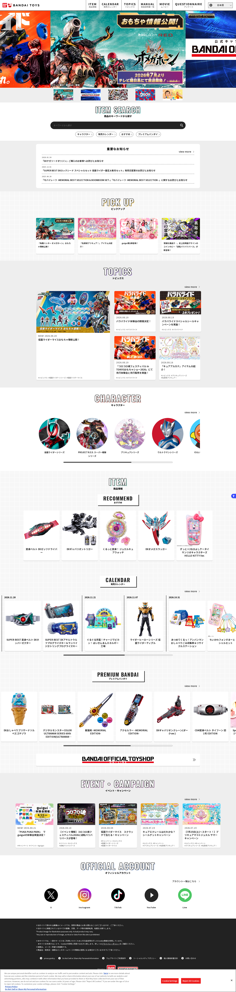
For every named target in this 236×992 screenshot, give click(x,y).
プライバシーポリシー (111, 943)
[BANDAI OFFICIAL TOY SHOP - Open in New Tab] (118, 760)
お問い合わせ (190, 958)
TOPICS (130, 5)
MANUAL (147, 5)
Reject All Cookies (191, 980)
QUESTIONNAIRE (188, 5)
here (106, 973)
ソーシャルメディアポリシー (144, 958)
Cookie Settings (169, 980)
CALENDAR (110, 5)
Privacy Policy (11, 986)
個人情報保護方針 (171, 958)
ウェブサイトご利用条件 (116, 958)
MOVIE (165, 5)
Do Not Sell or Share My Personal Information (80, 958)
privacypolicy (49, 958)
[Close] (232, 980)
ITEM (92, 5)
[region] (118, 980)
